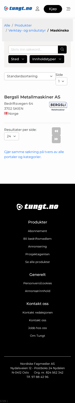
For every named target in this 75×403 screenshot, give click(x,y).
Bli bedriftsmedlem (37, 239)
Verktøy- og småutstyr (27, 30)
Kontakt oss (37, 320)
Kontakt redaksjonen (37, 312)
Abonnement (37, 231)
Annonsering (37, 246)
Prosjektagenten (37, 254)
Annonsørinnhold (37, 291)
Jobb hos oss (37, 328)
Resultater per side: (20, 130)
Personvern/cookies (37, 283)
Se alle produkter (37, 262)
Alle (7, 25)
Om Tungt (37, 336)
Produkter (23, 25)
